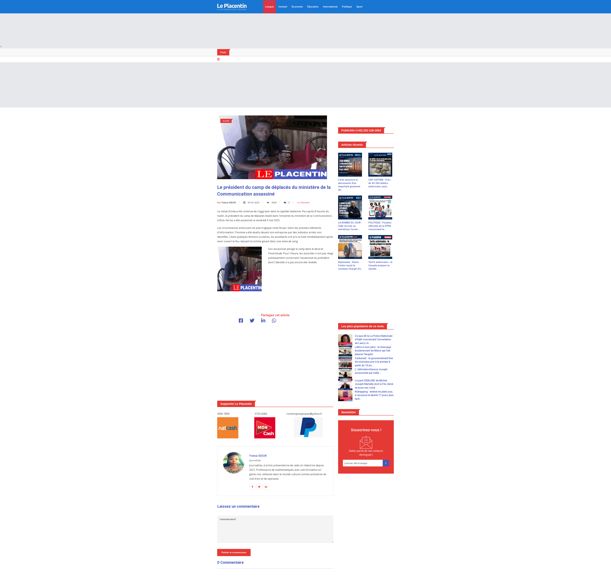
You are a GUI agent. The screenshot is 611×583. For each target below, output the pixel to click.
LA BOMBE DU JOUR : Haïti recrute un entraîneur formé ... (350, 226)
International (330, 6)
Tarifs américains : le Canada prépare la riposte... (380, 265)
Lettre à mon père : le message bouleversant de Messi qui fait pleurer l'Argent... (373, 351)
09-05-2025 (254, 202)
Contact (282, 6)
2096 (274, 202)
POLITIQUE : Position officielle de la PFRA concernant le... (379, 226)
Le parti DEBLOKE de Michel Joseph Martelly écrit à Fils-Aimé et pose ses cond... (374, 384)
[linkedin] (266, 486)
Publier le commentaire (233, 552)
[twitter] (259, 486)
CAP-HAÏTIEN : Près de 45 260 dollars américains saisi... (379, 183)
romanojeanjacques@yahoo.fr (304, 413)
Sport (359, 6)
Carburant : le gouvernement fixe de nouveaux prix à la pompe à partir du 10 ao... (374, 362)
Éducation (313, 6)
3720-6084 (261, 413)
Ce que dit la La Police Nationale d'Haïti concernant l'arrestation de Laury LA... (373, 339)
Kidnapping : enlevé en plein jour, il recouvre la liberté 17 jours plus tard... (374, 395)
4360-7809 (223, 413)
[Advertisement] (305, 22)
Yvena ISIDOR (226, 202)
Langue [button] (269, 6)
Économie (297, 6)
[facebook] (252, 486)
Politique (347, 6)
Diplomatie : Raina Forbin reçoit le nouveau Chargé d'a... (350, 265)
